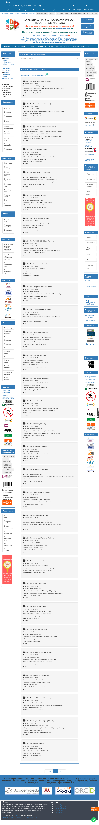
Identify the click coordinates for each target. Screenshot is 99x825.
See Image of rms (90, 320)
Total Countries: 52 (7, 549)
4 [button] (19, 798)
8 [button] (28, 798)
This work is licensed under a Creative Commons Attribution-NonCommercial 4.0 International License (8, 394)
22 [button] (61, 798)
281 (50, 771)
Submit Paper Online (25, 10)
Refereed (52, 13)
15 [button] (44, 798)
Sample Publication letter (8, 127)
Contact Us (58, 813)
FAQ (89, 254)
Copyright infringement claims (89, 266)
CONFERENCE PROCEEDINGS (89, 159)
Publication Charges (8, 185)
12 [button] (37, 798)
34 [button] (88, 798)
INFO (88, 46)
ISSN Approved (7, 472)
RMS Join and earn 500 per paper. (91, 316)
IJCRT (9, 2)
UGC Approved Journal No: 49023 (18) (71, 10)
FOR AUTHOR (31, 46)
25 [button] (68, 798)
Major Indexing (91, 242)
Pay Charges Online (8, 190)
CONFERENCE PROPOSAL (63, 46)
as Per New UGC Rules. (63, 29)
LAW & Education (6, 378)
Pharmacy (8, 337)
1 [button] (12, 798)
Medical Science (7, 352)
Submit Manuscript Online (6, 75)
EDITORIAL (21, 46)
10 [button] (33, 798)
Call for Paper (59, 805)
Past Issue (8, 112)
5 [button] (21, 798)
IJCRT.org (17, 815)
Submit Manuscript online (7, 174)
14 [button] (42, 798)
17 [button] (49, 798)
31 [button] (81, 798)
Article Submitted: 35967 (8, 527)
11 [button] (35, 798)
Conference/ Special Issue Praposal (8, 271)
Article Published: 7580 (8, 532)
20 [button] (56, 798)
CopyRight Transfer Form (7, 144)
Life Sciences (9, 357)
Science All (8, 340)
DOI (6, 200)
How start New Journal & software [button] (10, 13)
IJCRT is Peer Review (42, 13)
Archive (57, 10)
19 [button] (54, 798)
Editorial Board (91, 179)
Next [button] (96, 790)
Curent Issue (37, 10)
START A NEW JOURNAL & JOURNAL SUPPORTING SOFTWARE (8, 248)
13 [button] (40, 798)
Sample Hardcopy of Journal (7, 133)
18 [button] (51, 798)
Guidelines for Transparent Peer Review (33, 75)
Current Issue (9, 109)
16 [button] (47, 798)
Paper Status (47, 10)
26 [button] (70, 798)
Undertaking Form (8, 150)
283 (60, 771)
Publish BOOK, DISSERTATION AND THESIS (8, 257)
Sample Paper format (8, 139)
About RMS (91, 174)
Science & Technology (7, 332)
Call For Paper (12, 10)
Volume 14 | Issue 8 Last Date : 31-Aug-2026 (8, 68)
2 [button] (14, 798)
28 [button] (74, 798)
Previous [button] (2, 790)
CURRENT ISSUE (42, 46)
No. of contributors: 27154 (7, 538)
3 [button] (16, 798)
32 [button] (84, 798)
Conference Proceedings (8, 116)
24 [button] (65, 798)
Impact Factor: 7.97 (7, 80)
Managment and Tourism (8, 373)
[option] (10, 791)
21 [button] (58, 798)
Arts (6, 348)
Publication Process (61, 809)
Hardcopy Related (7, 195)
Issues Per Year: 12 (7, 522)
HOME (7, 46)
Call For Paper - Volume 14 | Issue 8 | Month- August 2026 (49, 35)
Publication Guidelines (8, 180)
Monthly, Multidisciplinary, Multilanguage (75, 13)
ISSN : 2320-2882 (89, 10)
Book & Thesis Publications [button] (27, 13)
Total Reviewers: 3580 (8, 544)
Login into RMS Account (89, 185)
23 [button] (63, 798)
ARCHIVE (51, 46)
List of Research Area (7, 204)
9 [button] (30, 798)
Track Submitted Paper (8, 168)
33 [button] (86, 798)
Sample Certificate (6, 122)
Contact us (33, 817)
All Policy (90, 237)
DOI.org (87, 125)
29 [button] (77, 798)
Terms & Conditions (16, 817)
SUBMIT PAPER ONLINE (79, 46)
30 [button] (79, 798)
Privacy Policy (91, 260)
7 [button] (26, 798)
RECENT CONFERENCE (88, 146)
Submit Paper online (91, 291)
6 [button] (23, 798)
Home (6, 817)
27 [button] (72, 798)
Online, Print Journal (92, 13)
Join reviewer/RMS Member (89, 193)
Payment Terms (89, 248)
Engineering (8, 328)
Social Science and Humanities (7, 367)
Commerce (8, 344)
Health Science (6, 361)
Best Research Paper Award (8, 264)
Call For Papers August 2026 (6, 61)
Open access (60, 13)
